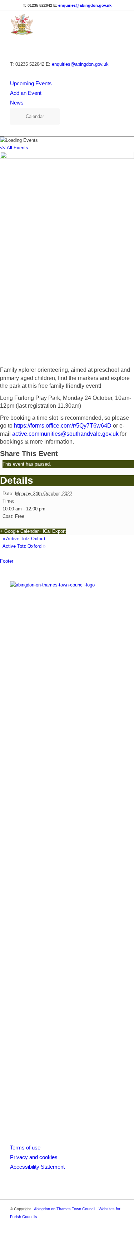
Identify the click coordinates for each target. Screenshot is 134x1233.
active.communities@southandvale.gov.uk (65, 434)
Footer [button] (6, 561)
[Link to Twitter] (118, 1224)
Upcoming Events (31, 83)
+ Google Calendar (19, 531)
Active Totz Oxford (24, 538)
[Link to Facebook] (108, 1224)
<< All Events (14, 147)
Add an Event (25, 93)
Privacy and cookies (34, 1157)
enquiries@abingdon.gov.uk (84, 5)
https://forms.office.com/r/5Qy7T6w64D (62, 426)
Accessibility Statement (37, 1167)
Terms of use (25, 1147)
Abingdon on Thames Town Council (64, 1209)
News (17, 103)
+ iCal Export (52, 531)
